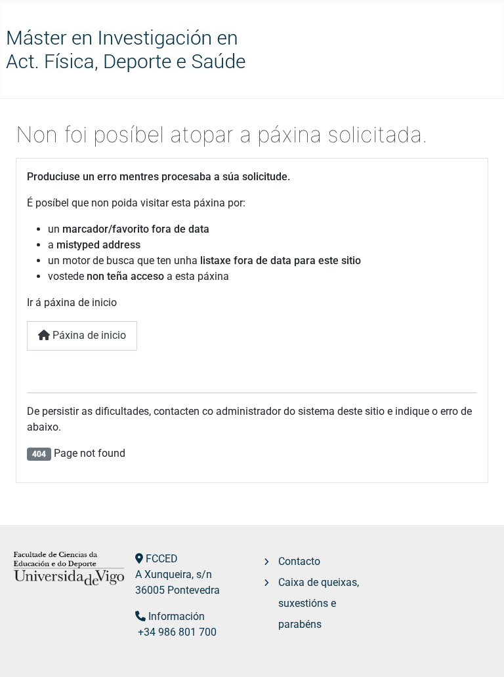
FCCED (162, 558)
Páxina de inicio (88, 335)
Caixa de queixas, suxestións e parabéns (318, 603)
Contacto (299, 561)
